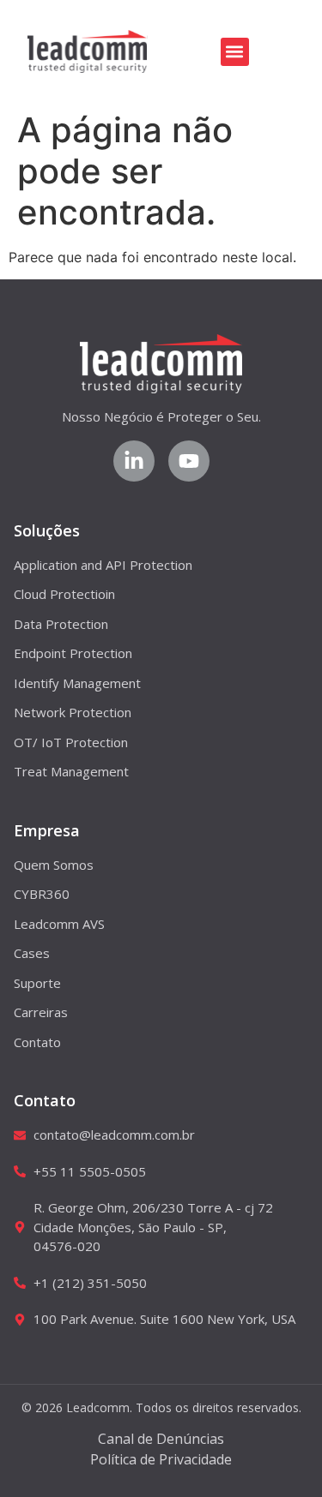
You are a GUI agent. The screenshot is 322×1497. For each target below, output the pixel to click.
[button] (235, 52)
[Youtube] (189, 461)
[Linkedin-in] (134, 461)
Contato (45, 1100)
